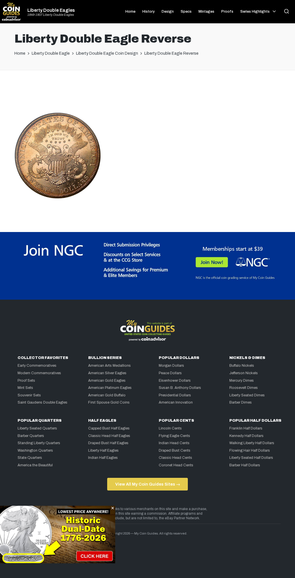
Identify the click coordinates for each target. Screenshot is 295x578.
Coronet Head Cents (176, 465)
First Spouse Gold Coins (109, 402)
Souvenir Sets (29, 395)
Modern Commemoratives (39, 373)
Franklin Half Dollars (245, 428)
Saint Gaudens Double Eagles (42, 402)
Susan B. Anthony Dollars (180, 388)
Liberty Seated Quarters (37, 428)
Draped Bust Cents (174, 450)
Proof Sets (26, 381)
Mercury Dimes (241, 381)
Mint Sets (25, 388)
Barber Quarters (31, 436)
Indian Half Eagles (103, 458)
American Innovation (176, 402)
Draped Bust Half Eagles (108, 443)
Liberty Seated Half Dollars (251, 458)
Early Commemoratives (37, 366)
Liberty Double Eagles (51, 10)
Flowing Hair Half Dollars (249, 450)
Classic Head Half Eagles (109, 436)
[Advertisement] (147, 94)
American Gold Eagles (107, 381)
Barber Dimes (240, 402)
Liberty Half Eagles (103, 450)
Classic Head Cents (175, 458)
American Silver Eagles (107, 373)
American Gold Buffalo (107, 395)
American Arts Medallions (109, 366)
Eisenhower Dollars (175, 381)
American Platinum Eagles (110, 388)
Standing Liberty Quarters (39, 443)
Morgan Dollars (171, 366)
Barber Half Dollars (244, 465)
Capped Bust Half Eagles (109, 428)
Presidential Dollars (175, 395)
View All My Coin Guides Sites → (147, 484)
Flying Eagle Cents (174, 436)
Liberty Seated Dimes (247, 395)
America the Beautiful (35, 465)
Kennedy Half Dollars (246, 436)
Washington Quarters (35, 450)
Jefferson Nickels (243, 373)
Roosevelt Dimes (243, 388)
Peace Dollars (170, 373)
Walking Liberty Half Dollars (251, 443)
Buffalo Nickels (241, 366)
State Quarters (30, 458)
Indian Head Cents (174, 443)
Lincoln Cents (170, 428)
